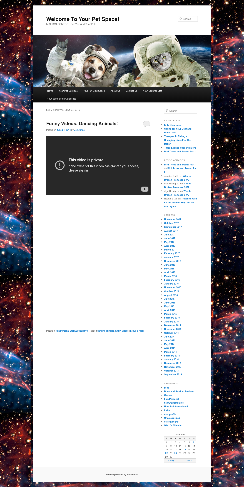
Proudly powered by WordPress (122, 474)
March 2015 (170, 313)
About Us (115, 90)
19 (184, 449)
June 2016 (169, 264)
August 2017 (171, 230)
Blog (166, 387)
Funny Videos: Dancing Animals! (82, 123)
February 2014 (172, 355)
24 (175, 453)
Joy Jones (79, 129)
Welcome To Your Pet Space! (82, 19)
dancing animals (105, 330)
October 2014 (171, 332)
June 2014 (169, 340)
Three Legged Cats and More (180, 147)
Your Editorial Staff (152, 90)
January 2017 (171, 257)
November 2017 (172, 219)
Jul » (189, 460)
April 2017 (169, 245)
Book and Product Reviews (179, 391)
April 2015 (169, 310)
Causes (168, 395)
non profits (170, 414)
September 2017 (173, 226)
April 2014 (169, 347)
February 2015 (172, 317)
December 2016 (172, 261)
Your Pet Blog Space (94, 90)
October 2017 (171, 223)
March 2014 (170, 351)
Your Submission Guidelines (61, 98)
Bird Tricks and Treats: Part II (180, 164)
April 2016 (169, 272)
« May (171, 460)
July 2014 (169, 336)
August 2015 (171, 295)
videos (125, 330)
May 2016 (169, 268)
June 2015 (169, 302)
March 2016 (170, 276)
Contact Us (131, 90)
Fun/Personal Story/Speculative (72, 330)
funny (118, 330)
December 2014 (172, 325)
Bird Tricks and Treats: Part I (180, 151)
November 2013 (172, 366)
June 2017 (169, 238)
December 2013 (172, 363)
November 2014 (172, 329)
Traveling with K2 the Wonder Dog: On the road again (180, 202)
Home (50, 90)
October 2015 (171, 291)
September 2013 (173, 374)
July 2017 (169, 234)
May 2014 (169, 344)
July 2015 (169, 298)
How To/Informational (176, 406)
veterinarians (171, 421)
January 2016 (171, 283)
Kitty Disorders (172, 125)
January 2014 (171, 359)
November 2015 (172, 287)
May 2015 (169, 306)
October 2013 (171, 370)
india (167, 410)
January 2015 (171, 321)
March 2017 (170, 249)
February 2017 (172, 253)
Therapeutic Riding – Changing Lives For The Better (177, 139)
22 (166, 453)
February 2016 (172, 279)
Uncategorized (172, 418)
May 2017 (169, 242)
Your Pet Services (68, 90)
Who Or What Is (172, 425)
